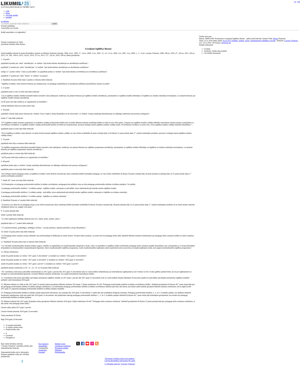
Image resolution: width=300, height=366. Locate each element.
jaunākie (9, 17)
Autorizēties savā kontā (9, 28)
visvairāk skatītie (12, 15)
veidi (7, 11)
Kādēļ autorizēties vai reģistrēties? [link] (13, 32)
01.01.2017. (227, 41)
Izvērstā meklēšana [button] (8, 26)
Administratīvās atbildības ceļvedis (263, 41)
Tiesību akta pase (205, 36)
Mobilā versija (60, 344)
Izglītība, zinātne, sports (240, 41)
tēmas (8, 13)
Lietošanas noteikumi (63, 346)
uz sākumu (5, 21)
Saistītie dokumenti (206, 45)
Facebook (9, 336)
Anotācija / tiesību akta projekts (215, 51)
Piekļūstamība (60, 352)
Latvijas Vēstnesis (291, 41)
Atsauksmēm (43, 348)
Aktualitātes (42, 346)
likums (275, 39)
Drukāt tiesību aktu (13, 329)
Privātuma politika (61, 348)
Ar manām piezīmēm (13, 325)
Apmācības (42, 350)
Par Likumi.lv (43, 344)
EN (298, 2)
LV (295, 2)
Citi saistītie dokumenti (212, 53)
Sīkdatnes (58, 350)
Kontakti (41, 352)
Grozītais (207, 49)
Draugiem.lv (10, 338)
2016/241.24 (226, 43)
